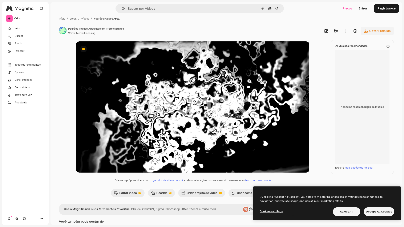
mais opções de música (358, 167)
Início (62, 18)
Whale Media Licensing (81, 33)
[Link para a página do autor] (62, 31)
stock (73, 18)
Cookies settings (271, 211)
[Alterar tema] (24, 218)
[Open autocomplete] (121, 8)
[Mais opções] (345, 31)
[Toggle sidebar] (41, 8)
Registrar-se (386, 8)
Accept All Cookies (379, 211)
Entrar (363, 8)
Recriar (159, 194)
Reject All (346, 211)
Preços (347, 8)
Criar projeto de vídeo (199, 194)
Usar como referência (249, 194)
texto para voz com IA (258, 180)
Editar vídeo (125, 194)
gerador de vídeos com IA (168, 180)
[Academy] (16, 218)
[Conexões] (9, 218)
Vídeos (85, 18)
